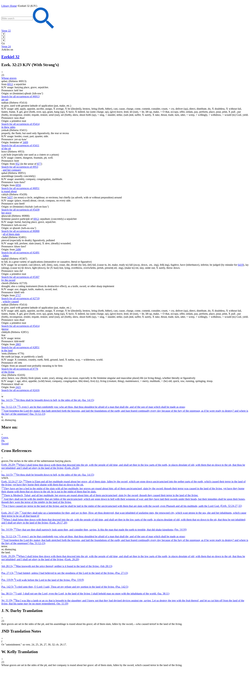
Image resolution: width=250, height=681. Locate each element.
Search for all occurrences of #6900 (20, 231)
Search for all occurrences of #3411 (20, 145)
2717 (18, 295)
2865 (18, 344)
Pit (2, 440)
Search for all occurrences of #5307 (20, 277)
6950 (18, 185)
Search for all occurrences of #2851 (20, 347)
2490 (18, 249)
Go (3, 43)
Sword (5, 443)
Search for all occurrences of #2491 (20, 252)
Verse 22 (6, 30)
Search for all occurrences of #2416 (20, 390)
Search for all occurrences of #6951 (20, 188)
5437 (10, 197)
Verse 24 (6, 46)
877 (39, 163)
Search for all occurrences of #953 (19, 166)
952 (17, 163)
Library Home (9, 5)
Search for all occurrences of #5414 (20, 124)
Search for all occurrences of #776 (19, 368)
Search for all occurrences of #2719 (20, 298)
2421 (18, 387)
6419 (240, 264)
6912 (10, 84)
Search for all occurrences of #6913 (20, 96)
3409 (25, 142)
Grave (4, 437)
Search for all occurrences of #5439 (20, 209)
